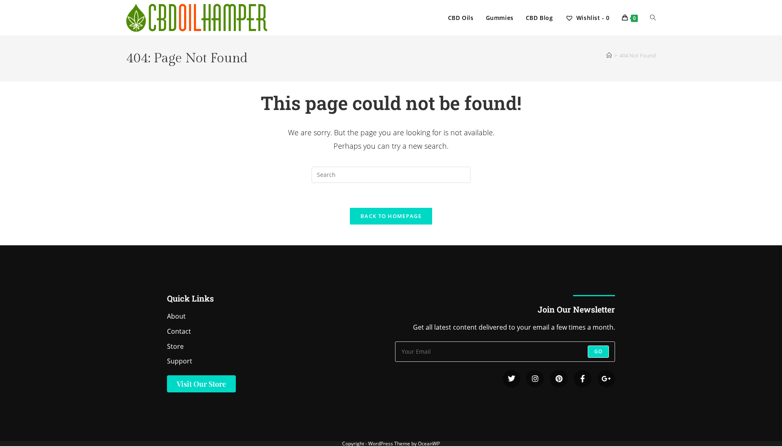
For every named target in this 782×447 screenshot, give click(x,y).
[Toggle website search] (653, 17)
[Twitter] (511, 379)
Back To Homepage (391, 216)
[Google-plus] (606, 379)
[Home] (609, 55)
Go (598, 351)
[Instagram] (535, 379)
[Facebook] (582, 379)
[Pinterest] (558, 379)
